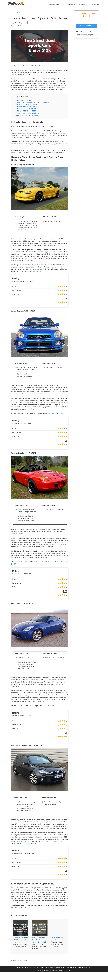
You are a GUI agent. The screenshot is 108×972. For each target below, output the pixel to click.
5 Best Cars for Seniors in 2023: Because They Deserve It (20, 940)
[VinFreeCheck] (16, 3)
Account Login (94, 4)
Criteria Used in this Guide (24, 100)
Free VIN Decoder (69, 4)
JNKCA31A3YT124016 (85, 31)
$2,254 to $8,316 (48, 706)
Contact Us (27, 967)
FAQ (79, 967)
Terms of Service (90, 35)
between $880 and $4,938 (35, 271)
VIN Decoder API (72, 967)
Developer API (60, 967)
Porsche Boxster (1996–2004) (27, 109)
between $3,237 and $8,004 (26, 843)
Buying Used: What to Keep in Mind (27, 115)
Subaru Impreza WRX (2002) (27, 107)
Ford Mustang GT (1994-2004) (27, 104)
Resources (82, 4)
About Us (20, 967)
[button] (86, 26)
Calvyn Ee (40, 66)
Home (13, 13)
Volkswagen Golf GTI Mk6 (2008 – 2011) (30, 113)
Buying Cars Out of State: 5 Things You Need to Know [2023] (39, 940)
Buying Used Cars (22, 960)
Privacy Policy (82, 35)
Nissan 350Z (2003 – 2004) (26, 111)
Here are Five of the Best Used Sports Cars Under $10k (34, 102)
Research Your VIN (53, 4)
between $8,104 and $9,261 (55, 413)
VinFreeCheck (15, 907)
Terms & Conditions (39, 967)
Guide (19, 13)
